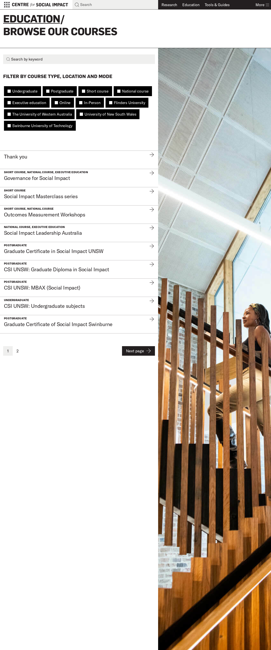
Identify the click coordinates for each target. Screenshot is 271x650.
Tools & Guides (217, 4)
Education (190, 4)
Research (169, 4)
